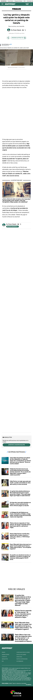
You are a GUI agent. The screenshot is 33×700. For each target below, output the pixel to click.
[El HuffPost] (10, 4)
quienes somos (5, 654)
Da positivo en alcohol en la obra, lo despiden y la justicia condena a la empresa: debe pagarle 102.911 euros (20, 557)
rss (3, 661)
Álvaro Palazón (17, 30)
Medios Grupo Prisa (16, 696)
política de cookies (21, 654)
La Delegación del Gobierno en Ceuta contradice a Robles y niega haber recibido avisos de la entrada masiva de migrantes (20, 515)
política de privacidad (21, 658)
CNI (24, 1)
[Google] (23, 30)
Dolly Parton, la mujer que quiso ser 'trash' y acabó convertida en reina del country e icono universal (20, 482)
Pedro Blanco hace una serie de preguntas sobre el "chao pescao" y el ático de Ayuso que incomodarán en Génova (23, 638)
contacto (4, 656)
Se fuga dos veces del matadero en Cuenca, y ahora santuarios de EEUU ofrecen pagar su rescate (20, 504)
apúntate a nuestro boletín (16, 444)
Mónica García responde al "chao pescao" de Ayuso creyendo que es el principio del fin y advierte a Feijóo (20, 525)
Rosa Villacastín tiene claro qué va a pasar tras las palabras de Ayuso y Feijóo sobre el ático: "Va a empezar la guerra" (20, 546)
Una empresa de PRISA (16, 692)
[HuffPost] (7, 647)
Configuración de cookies (23, 652)
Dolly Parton (10, 1)
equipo (3, 652)
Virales (16, 9)
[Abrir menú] (2, 4)
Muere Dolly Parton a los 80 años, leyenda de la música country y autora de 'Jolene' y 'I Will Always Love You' (20, 536)
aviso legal (19, 656)
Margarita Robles (18, 1)
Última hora (27, 4)
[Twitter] (25, 30)
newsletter (5, 658)
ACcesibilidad (19, 661)
